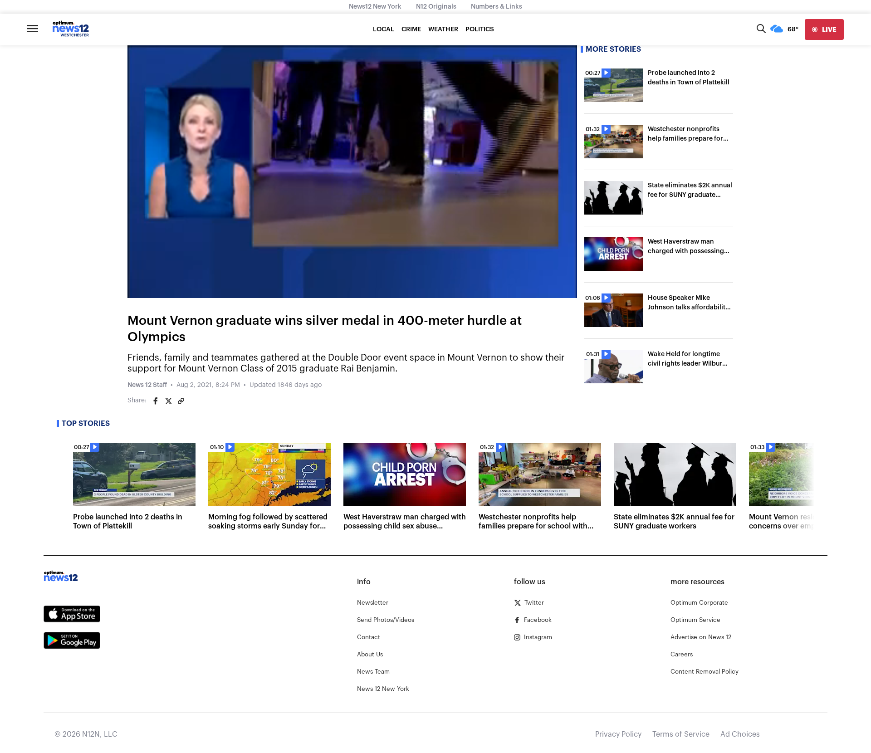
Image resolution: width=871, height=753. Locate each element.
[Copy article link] (181, 401)
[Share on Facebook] (155, 401)
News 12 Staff (147, 385)
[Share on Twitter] (168, 401)
